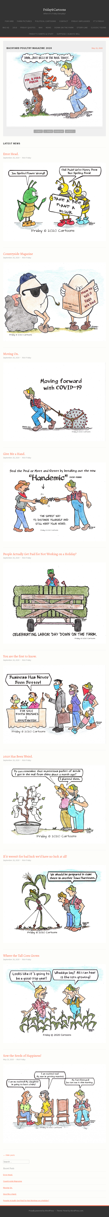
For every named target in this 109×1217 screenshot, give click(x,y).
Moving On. (11, 354)
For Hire (9, 21)
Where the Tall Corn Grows (21, 955)
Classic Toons (98, 27)
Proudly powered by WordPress (41, 1210)
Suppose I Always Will (68, 34)
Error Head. (11, 154)
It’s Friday (98, 21)
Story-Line (82, 27)
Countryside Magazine (18, 254)
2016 (14, 27)
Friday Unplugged (80, 21)
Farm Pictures (24, 21)
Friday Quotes (27, 27)
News (48, 27)
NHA (41, 27)
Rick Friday (26, 157)
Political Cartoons (45, 21)
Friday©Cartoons (54, 9)
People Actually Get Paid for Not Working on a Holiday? (39, 554)
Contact (63, 21)
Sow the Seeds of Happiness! (22, 1056)
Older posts (9, 1155)
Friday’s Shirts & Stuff (41, 34)
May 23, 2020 (97, 48)
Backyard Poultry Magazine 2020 (29, 48)
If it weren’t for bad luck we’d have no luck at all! (35, 856)
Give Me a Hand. (14, 454)
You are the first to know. (20, 656)
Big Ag (6, 27)
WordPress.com (77, 1210)
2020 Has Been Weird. (18, 756)
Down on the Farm (64, 27)
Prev (48, 131)
